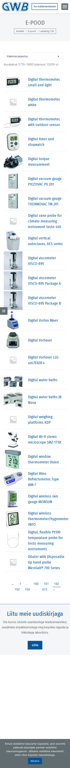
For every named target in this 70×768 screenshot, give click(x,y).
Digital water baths (42, 380)
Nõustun (35, 761)
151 (46, 584)
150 (35, 584)
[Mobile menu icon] (64, 6)
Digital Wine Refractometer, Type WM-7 (43, 479)
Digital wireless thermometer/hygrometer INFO (48, 519)
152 (56, 584)
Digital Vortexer (40, 340)
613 (44, 589)
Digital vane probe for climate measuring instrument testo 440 (45, 221)
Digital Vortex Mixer (43, 320)
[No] (65, 753)
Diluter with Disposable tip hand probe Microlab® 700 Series (46, 562)
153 (17, 589)
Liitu (35, 645)
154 (27, 589)
